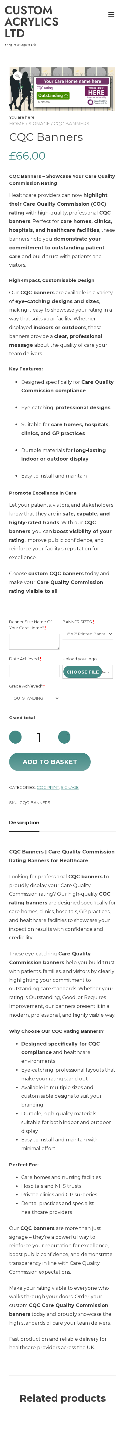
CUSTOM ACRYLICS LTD (32, 22)
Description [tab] (24, 823)
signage (70, 787)
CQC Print (48, 787)
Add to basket (50, 761)
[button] (17, 75)
